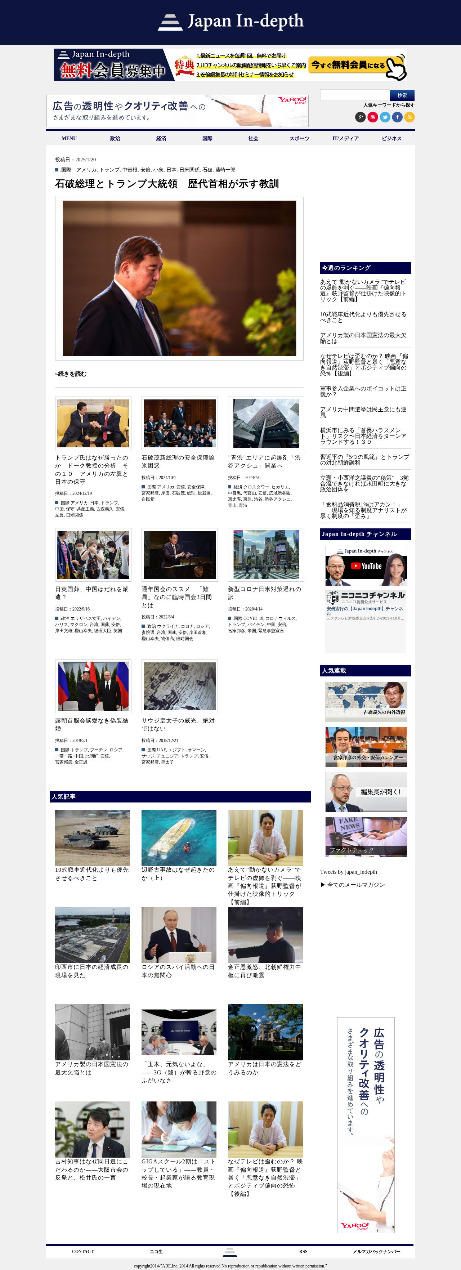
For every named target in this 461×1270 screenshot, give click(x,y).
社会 (254, 138)
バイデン (111, 618)
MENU (69, 138)
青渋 (243, 505)
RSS (303, 1251)
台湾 (94, 624)
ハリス (61, 624)
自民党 (148, 499)
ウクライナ (168, 626)
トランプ (109, 170)
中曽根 (130, 170)
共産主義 (85, 509)
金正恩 (81, 762)
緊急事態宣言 (271, 631)
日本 (171, 170)
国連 (171, 632)
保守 (70, 509)
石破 (207, 170)
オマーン (196, 750)
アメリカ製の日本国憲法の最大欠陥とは (363, 338)
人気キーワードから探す (389, 105)
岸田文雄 (63, 631)
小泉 (158, 170)
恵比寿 (234, 499)
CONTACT (83, 1251)
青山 (232, 505)
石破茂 (178, 493)
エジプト (176, 750)
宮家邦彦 (150, 493)
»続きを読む (71, 374)
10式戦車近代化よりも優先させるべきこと (363, 317)
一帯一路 (63, 756)
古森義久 (104, 509)
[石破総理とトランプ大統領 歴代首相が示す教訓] (179, 279)
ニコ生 (156, 1251)
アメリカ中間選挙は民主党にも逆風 (363, 412)
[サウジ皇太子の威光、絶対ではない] (179, 686)
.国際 (65, 170)
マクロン (79, 624)
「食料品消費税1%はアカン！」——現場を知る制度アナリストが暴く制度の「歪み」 (363, 510)
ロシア (202, 626)
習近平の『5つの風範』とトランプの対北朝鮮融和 (364, 460)
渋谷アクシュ (278, 499)
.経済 (237, 487)
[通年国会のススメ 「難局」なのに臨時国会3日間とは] (179, 555)
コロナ (187, 626)
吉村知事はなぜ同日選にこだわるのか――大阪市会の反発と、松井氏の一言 (92, 1169)
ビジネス (392, 138)
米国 (251, 631)
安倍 (145, 170)
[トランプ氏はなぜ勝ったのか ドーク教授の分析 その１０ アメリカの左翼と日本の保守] (93, 423)
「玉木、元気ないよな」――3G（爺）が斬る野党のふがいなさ (179, 1072)
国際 (207, 138)
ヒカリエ (280, 487)
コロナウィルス (280, 618)
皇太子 (167, 762)
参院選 (148, 632)
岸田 (165, 493)
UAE (161, 750)
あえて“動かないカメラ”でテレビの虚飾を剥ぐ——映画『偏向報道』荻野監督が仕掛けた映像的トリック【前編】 (264, 886)
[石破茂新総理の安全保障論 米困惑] (179, 423)
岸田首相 (197, 632)
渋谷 (258, 499)
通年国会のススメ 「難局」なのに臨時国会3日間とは (177, 597)
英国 (117, 631)
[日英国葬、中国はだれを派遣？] (93, 555)
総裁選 (204, 493)
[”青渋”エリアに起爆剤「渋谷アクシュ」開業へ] (266, 423)
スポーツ (300, 138)
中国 (59, 509)
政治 (115, 138)
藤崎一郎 (225, 170)
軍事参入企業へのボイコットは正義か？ (363, 391)
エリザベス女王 (86, 618)
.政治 (65, 618)
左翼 (59, 515)
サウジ (148, 756)
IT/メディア (345, 138)
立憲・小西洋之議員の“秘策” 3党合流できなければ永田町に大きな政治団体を (364, 483)
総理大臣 (102, 631)
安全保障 (196, 487)
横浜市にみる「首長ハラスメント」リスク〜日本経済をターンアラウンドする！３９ (363, 436)
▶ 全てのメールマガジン (352, 885)
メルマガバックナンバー (376, 1251)
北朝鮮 (91, 756)
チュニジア (167, 756)
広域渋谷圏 (280, 493)
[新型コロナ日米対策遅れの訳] (266, 555)
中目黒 (234, 493)
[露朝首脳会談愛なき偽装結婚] (93, 686)
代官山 (249, 493)
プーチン (98, 750)
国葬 (104, 624)
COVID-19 (253, 618)
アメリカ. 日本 (85, 503)
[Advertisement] (365, 209)
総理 (191, 493)
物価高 (167, 638)
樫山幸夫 (83, 631)
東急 (247, 499)
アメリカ (86, 170)
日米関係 (189, 170)
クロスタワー (256, 487)
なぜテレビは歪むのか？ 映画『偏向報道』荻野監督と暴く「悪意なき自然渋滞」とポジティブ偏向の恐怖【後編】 (265, 1177)
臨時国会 (184, 638)
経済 (161, 138)
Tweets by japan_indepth (348, 872)
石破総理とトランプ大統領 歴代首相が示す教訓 (167, 183)
